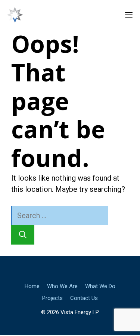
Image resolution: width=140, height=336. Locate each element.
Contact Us (84, 298)
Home (32, 286)
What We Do (100, 286)
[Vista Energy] (15, 15)
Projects (52, 298)
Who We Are (62, 286)
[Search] (22, 235)
